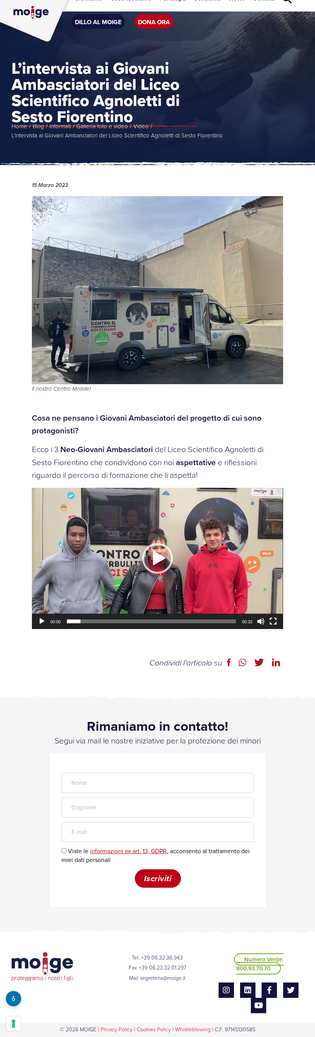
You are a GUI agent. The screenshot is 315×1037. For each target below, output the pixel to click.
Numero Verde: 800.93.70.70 (260, 964)
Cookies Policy (154, 1029)
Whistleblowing (193, 1029)
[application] (157, 558)
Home (19, 126)
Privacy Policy (117, 1029)
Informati (60, 126)
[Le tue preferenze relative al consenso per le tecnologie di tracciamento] (13, 1023)
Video (141, 126)
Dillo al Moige (98, 22)
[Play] (42, 621)
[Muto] (261, 621)
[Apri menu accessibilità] (13, 998)
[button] (157, 558)
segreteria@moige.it (163, 978)
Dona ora (154, 22)
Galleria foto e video (102, 126)
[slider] (151, 621)
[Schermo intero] (273, 621)
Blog (38, 126)
